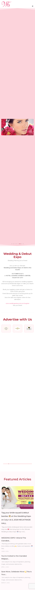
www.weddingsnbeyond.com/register (17, 303)
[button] (3, 127)
